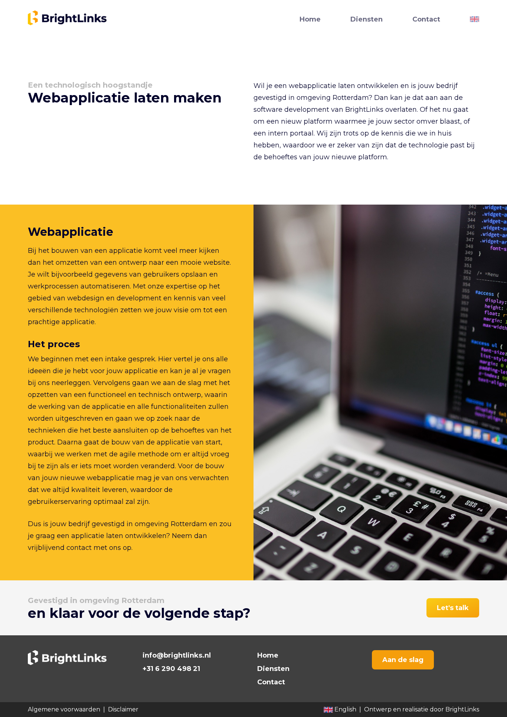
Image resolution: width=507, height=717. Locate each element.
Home (310, 19)
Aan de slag (402, 660)
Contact (426, 19)
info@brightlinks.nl (177, 655)
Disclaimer (123, 709)
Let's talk (453, 608)
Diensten (366, 19)
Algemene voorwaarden (64, 709)
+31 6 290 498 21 (171, 669)
